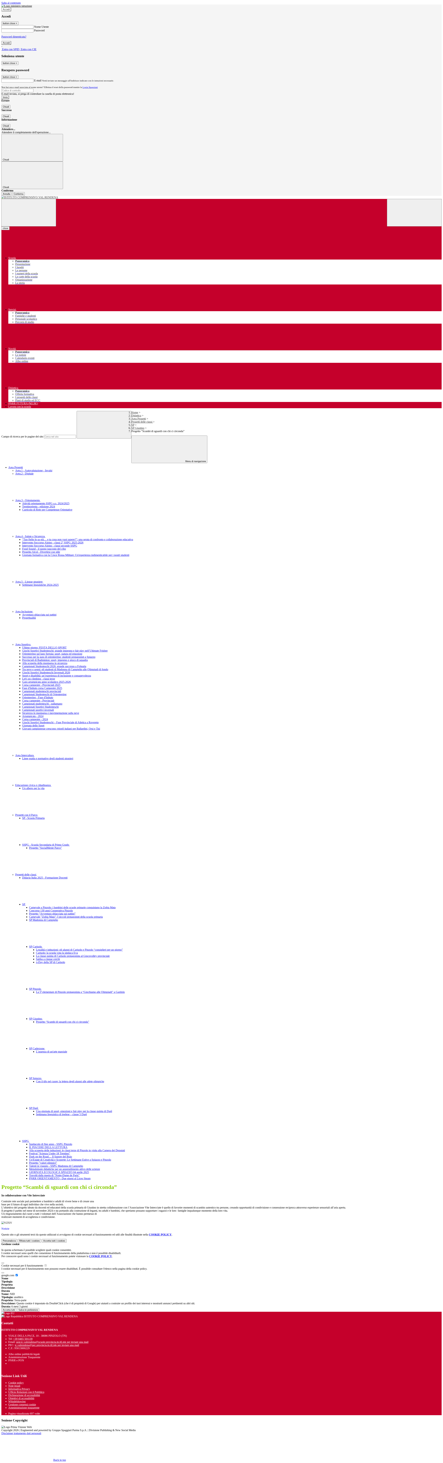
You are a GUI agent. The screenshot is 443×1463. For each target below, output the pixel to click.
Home (134, 412)
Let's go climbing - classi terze (38, 678)
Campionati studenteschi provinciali (41, 691)
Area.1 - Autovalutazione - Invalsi (33, 470)
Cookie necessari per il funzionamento (22, 1265)
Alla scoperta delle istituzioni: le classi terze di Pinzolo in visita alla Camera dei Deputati (77, 1150)
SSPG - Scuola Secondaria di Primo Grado (46, 844)
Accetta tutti (54, 1240)
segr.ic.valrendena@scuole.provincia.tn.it (52, 1342)
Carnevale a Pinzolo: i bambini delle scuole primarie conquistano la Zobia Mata (72, 907)
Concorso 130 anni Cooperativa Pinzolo (51, 910)
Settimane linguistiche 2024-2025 (40, 584)
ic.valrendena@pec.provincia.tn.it (47, 1345)
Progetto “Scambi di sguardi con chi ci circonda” (62, 1021)
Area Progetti (138, 418)
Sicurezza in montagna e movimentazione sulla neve (50, 713)
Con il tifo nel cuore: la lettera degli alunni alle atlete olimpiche (70, 1081)
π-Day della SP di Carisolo (50, 962)
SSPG (26, 1141)
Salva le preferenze (28, 1310)
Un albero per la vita (33, 788)
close (5, 228)
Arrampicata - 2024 (32, 716)
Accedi (6, 9)
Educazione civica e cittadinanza (33, 785)
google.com (8, 1275)
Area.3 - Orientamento (27, 500)
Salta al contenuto (11, 2)
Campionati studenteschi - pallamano (42, 703)
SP (132, 424)
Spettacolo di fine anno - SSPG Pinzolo (50, 1144)
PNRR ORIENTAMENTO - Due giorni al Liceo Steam (60, 1178)
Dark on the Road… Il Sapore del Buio (50, 1156)
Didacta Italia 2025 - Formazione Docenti (44, 877)
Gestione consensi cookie (22, 1404)
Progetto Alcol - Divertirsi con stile (41, 551)
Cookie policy (16, 1382)
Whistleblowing (17, 1401)
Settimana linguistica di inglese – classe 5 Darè (61, 1114)
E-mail (37, 80)
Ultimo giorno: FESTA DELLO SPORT (44, 647)
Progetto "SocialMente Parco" (45, 847)
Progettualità (29, 617)
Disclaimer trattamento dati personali (21, 1433)
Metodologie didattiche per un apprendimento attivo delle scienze (64, 1169)
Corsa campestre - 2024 (35, 719)
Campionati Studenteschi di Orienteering (44, 694)
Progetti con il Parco (26, 814)
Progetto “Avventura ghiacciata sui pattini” (52, 913)
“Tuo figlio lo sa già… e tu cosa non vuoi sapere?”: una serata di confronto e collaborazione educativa (77, 539)
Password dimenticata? (13, 36)
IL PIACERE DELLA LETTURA (48, 1147)
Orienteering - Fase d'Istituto (37, 697)
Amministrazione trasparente (23, 1407)
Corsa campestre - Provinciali (38, 700)
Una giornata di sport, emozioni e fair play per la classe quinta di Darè (74, 1111)
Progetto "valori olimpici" (43, 1162)
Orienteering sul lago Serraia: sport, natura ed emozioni (52, 653)
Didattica (136, 415)
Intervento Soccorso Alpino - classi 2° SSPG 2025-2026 (52, 542)
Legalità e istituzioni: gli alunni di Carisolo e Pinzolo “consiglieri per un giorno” (79, 949)
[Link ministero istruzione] (16, 6)
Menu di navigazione (195, 461)
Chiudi (6, 107)
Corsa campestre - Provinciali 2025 (41, 685)
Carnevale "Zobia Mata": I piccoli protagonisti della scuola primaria (66, 916)
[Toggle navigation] (28, 212)
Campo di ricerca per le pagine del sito (22, 436)
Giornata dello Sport (33, 725)
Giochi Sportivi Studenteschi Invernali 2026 (46, 672)
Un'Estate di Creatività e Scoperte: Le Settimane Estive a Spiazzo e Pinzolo (70, 1159)
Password (39, 30)
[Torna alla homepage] (221, 197)
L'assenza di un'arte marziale (51, 1051)
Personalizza (9, 1240)
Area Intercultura (24, 755)
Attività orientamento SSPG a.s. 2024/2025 (45, 503)
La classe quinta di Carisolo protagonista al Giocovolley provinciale (73, 955)
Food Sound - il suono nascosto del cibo (44, 548)
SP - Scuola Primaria (33, 818)
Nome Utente (41, 26)
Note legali (14, 1385)
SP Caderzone (37, 1048)
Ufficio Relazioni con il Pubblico (26, 1392)
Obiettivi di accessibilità (21, 1398)
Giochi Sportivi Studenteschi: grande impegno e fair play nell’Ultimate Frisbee (65, 650)
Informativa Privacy (19, 1388)
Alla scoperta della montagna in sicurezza (44, 663)
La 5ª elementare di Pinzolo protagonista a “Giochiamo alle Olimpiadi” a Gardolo (80, 992)
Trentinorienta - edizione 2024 (38, 506)
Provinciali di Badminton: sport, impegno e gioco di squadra (55, 660)
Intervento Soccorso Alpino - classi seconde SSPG (49, 545)
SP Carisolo (36, 946)
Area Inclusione (24, 611)
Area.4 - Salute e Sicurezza (30, 536)
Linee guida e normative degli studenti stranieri (47, 758)
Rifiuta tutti (29, 1240)
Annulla (6, 194)
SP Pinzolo (35, 988)
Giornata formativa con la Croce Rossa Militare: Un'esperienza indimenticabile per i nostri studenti (75, 555)
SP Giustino (137, 428)
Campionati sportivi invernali (38, 709)
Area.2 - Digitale (24, 473)
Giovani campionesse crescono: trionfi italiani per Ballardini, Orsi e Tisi (61, 728)
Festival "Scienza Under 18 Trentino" (49, 1153)
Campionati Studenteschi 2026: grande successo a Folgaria (54, 666)
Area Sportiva (23, 644)
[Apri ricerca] (414, 212)
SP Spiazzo (35, 1078)
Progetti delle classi (142, 421)
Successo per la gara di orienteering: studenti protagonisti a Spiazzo (58, 656)
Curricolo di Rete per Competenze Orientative (47, 509)
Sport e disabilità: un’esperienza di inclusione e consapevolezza (56, 675)
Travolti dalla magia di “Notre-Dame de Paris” (54, 1175)
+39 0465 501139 (23, 1338)
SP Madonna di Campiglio (43, 919)
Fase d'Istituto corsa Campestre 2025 (42, 688)
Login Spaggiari (90, 87)
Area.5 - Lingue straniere (29, 581)
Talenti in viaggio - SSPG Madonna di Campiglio (56, 1165)
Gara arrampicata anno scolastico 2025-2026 (46, 681)
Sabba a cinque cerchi (48, 959)
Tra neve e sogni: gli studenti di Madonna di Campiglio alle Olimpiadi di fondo (65, 669)
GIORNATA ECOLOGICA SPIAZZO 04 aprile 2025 (59, 1172)
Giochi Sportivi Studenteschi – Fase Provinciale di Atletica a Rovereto (60, 722)
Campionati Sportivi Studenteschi (40, 706)
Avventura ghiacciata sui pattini (39, 614)
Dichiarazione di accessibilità (24, 1395)
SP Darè (34, 1108)
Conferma (18, 194)
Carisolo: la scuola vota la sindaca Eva (57, 952)
